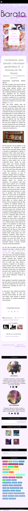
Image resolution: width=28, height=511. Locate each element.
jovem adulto (17, 485)
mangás (11, 320)
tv (8, 488)
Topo (24, 508)
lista (4, 488)
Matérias (15, 320)
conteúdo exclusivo (19, 493)
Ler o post (14, 50)
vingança (22, 496)
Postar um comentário (12, 336)
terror (8, 480)
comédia (5, 477)
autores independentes (8, 474)
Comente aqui (20, 317)
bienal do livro (6, 482)
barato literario (20, 474)
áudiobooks (12, 498)
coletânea (19, 477)
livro (16, 466)
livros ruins (6, 490)
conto (21, 464)
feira (17, 496)
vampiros (5, 472)
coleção (5, 319)
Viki (21, 488)
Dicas (10, 461)
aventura (11, 466)
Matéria (5, 464)
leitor (19, 482)
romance (21, 461)
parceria (5, 485)
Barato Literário (5, 509)
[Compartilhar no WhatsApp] (17, 311)
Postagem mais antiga (20, 346)
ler (4, 480)
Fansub (10, 493)
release (12, 490)
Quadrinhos (6, 469)
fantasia (14, 30)
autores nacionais (13, 464)
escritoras (11, 496)
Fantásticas (12, 477)
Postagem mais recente (8, 345)
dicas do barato (15, 469)
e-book (5, 496)
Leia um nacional (15, 488)
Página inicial (20, 345)
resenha (5, 461)
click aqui (9, 102)
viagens (18, 490)
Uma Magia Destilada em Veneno (14, 39)
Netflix (11, 472)
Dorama (14, 480)
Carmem (5, 493)
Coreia (10, 485)
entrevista (9, 319)
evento (5, 466)
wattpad (5, 498)
